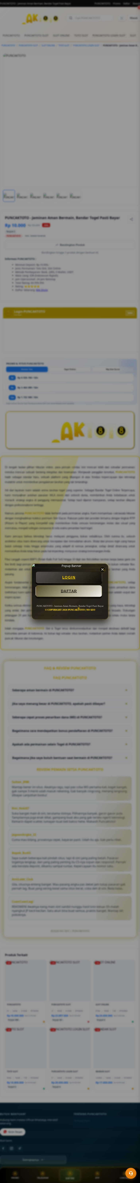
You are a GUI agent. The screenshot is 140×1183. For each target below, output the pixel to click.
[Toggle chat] (130, 1173)
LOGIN (68, 577)
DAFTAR (69, 591)
